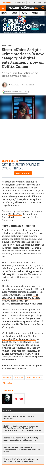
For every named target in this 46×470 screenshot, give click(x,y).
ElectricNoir (15, 214)
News (4, 13)
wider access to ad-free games (26, 365)
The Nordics (20, 2)
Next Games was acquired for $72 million (21, 296)
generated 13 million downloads (19, 339)
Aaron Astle (15, 85)
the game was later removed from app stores (21, 320)
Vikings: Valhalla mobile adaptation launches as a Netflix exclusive (20, 460)
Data (24, 13)
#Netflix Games (34, 377)
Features (36, 13)
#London (7, 377)
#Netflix (19, 377)
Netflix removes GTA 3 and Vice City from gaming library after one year (20, 439)
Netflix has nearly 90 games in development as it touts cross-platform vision (21, 449)
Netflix (5, 184)
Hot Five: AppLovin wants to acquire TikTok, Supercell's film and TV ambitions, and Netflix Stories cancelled (22, 428)
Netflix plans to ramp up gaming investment (18, 417)
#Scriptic (7, 383)
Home (4, 45)
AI (29, 2)
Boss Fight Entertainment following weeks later (22, 302)
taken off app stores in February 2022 (22, 273)
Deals (14, 13)
